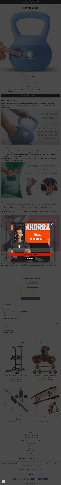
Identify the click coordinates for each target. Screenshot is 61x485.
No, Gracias (30, 258)
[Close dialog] (53, 224)
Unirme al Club (30, 254)
